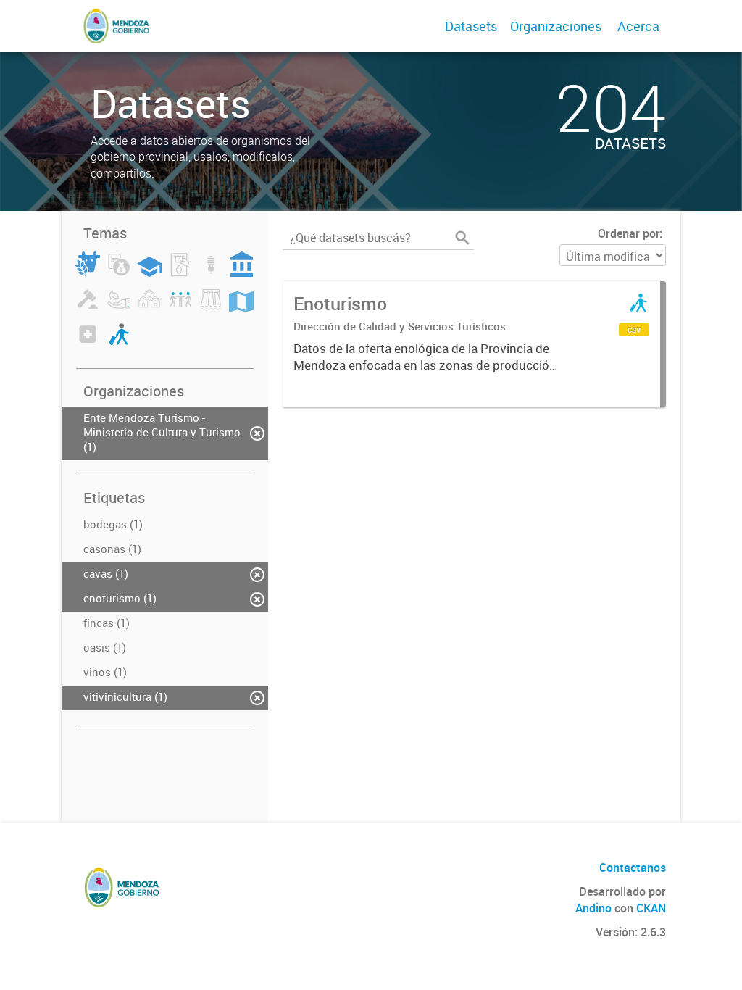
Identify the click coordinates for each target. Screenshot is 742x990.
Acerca (638, 26)
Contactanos (632, 867)
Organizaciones (555, 26)
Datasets (471, 26)
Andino (593, 908)
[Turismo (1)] (119, 343)
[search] (462, 237)
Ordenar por (628, 233)
